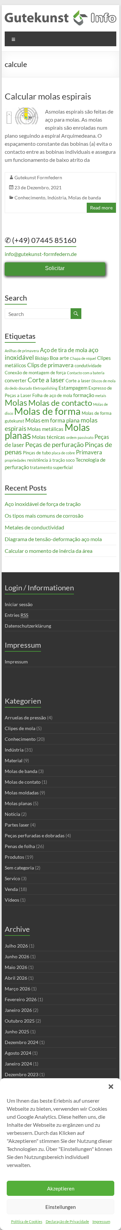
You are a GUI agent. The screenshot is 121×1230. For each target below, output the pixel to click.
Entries (16, 615)
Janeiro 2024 (18, 1063)
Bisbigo (42, 358)
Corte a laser (46, 380)
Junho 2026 (17, 956)
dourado (25, 388)
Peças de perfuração (54, 444)
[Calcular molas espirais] (22, 111)
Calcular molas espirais (48, 96)
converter (16, 380)
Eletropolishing (45, 388)
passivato (85, 437)
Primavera (89, 452)
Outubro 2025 (20, 1021)
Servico (12, 878)
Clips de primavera (50, 365)
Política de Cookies (26, 1221)
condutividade (88, 365)
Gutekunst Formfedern (38, 177)
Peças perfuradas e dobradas (35, 835)
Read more (101, 207)
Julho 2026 (16, 946)
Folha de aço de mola (52, 395)
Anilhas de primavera (22, 350)
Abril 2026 (16, 978)
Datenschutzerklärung (28, 626)
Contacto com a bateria (86, 373)
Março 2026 (17, 988)
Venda (11, 889)
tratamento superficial (51, 467)
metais (100, 395)
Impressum (101, 1221)
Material (14, 760)
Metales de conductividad (34, 527)
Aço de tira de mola (63, 349)
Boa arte (59, 358)
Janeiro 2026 (18, 1010)
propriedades (15, 460)
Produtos (14, 857)
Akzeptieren (60, 1188)
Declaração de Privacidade (67, 1221)
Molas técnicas (48, 437)
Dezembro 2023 (21, 1074)
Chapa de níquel (83, 358)
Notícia (12, 814)
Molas (16, 402)
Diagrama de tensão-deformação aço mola (53, 539)
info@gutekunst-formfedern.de (41, 254)
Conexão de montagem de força (35, 372)
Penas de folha (20, 846)
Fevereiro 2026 (21, 999)
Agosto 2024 (18, 1053)
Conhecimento (29, 197)
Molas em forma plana (52, 420)
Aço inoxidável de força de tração (43, 504)
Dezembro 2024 (21, 1042)
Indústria (56, 197)
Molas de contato (23, 782)
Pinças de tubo (37, 452)
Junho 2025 (17, 1031)
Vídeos (12, 900)
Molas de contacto (60, 402)
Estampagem (72, 388)
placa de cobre (63, 453)
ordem (71, 437)
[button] (111, 1086)
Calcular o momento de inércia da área (48, 550)
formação (83, 395)
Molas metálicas (45, 429)
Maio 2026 (16, 967)
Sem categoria (19, 867)
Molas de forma (47, 411)
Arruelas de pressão (25, 717)
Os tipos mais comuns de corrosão (44, 515)
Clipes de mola (20, 728)
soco (70, 460)
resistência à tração (46, 460)
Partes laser (17, 825)
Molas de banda (84, 197)
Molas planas (18, 803)
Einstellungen (60, 1207)
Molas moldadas (22, 792)
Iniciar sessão (19, 604)
